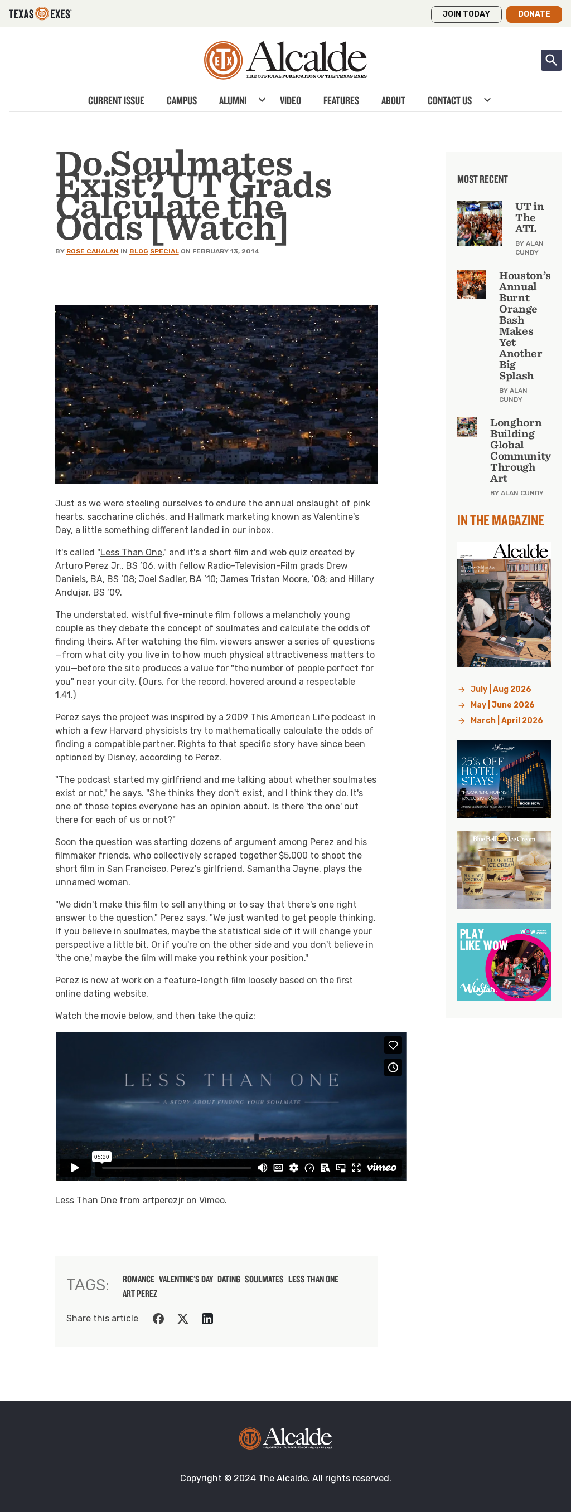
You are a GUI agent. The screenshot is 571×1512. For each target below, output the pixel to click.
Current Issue (116, 100)
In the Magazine (500, 520)
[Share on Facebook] (158, 1318)
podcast (349, 717)
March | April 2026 (507, 720)
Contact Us (450, 100)
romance (138, 1279)
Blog (138, 251)
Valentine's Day (186, 1279)
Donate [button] (534, 14)
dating (228, 1279)
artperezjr (163, 1200)
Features (341, 100)
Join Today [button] (466, 14)
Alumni (232, 100)
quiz (244, 1016)
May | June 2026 (503, 705)
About (393, 100)
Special (164, 251)
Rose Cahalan (92, 251)
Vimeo (212, 1200)
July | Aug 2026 (501, 689)
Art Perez (140, 1293)
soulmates (264, 1279)
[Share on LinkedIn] (207, 1318)
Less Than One (131, 552)
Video (290, 100)
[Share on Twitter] (183, 1318)
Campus (182, 100)
